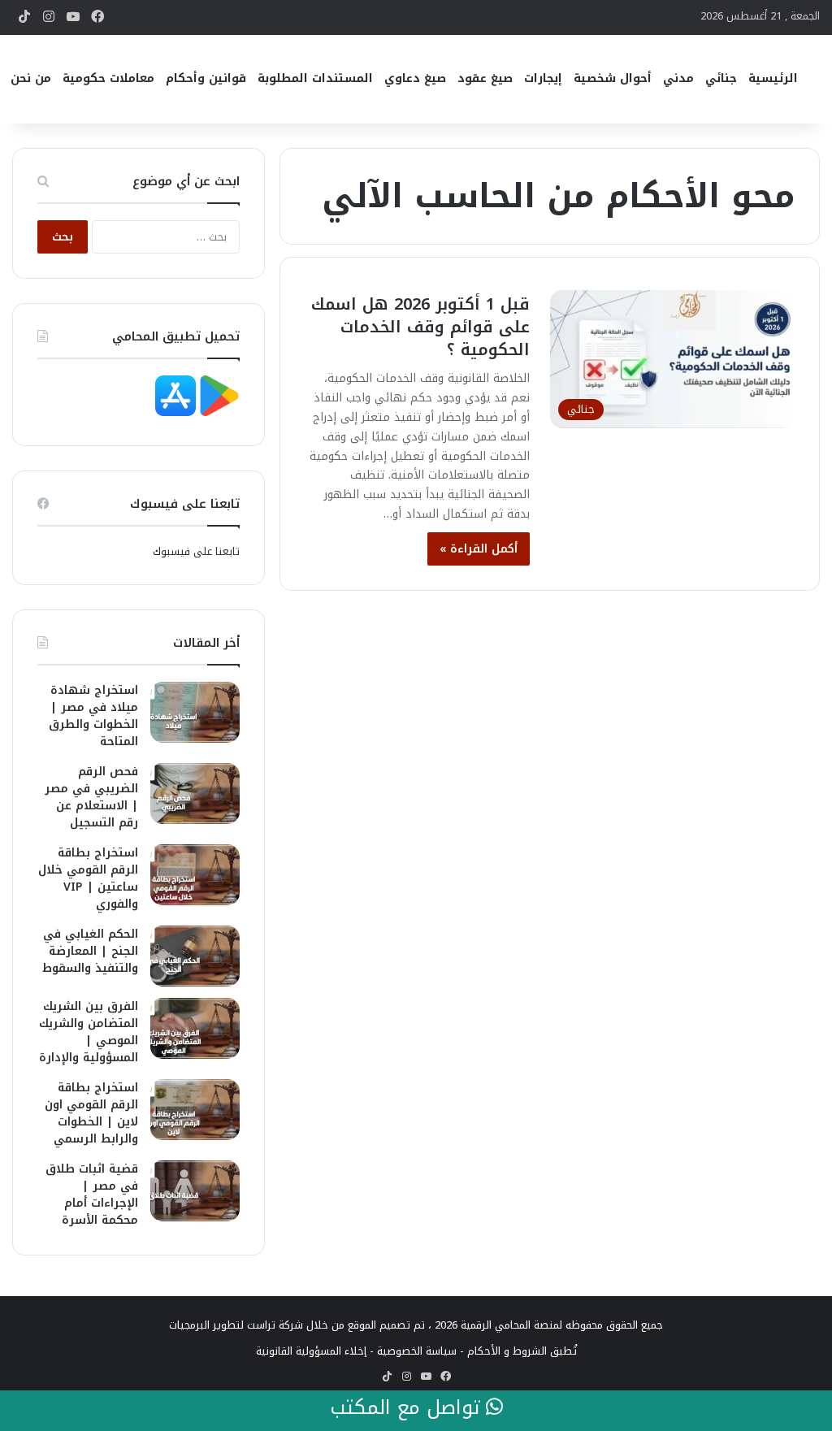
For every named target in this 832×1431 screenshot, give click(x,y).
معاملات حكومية (108, 78)
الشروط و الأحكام (507, 1351)
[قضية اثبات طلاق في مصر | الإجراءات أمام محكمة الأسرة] (195, 1190)
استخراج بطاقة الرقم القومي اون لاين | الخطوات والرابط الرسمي (91, 1113)
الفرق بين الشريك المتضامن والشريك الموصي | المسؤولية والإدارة (88, 1032)
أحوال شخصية (613, 78)
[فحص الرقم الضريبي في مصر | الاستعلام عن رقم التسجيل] (195, 793)
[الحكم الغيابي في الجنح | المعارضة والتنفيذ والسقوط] (195, 956)
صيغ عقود (485, 78)
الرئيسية (773, 78)
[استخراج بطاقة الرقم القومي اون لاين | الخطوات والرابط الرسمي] (195, 1109)
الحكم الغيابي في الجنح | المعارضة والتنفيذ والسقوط (90, 951)
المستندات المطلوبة (315, 78)
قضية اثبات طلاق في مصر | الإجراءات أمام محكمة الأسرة (92, 1194)
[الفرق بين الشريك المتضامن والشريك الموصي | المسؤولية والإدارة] (195, 1028)
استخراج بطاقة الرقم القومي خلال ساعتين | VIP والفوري (88, 878)
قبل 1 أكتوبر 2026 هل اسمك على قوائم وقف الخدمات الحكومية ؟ (420, 326)
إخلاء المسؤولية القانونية (311, 1351)
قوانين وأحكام (206, 78)
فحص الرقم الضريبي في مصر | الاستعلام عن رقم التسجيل (91, 797)
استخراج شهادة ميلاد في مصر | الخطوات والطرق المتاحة (93, 715)
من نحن (31, 78)
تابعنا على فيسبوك (196, 551)
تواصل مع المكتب (408, 1408)
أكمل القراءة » (479, 549)
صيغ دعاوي (415, 78)
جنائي (721, 78)
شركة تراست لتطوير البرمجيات (236, 1325)
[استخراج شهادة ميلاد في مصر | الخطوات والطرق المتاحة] (195, 712)
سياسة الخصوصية (417, 1351)
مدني (678, 78)
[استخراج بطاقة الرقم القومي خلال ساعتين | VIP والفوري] (195, 874)
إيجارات (543, 78)
